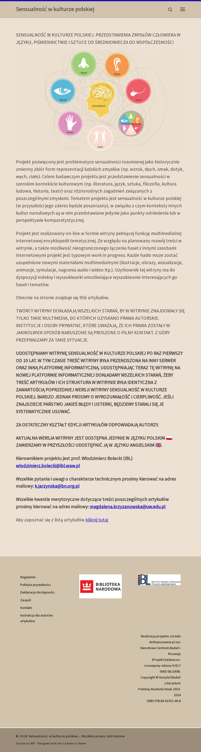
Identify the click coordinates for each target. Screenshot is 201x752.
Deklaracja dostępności (37, 592)
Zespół (25, 600)
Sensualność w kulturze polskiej (53, 736)
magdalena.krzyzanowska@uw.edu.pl (127, 506)
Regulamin (28, 577)
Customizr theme (74, 743)
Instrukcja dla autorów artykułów (36, 618)
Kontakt (26, 607)
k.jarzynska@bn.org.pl (57, 486)
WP (33, 743)
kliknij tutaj (97, 520)
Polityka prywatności (35, 584)
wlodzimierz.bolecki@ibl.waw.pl (48, 465)
